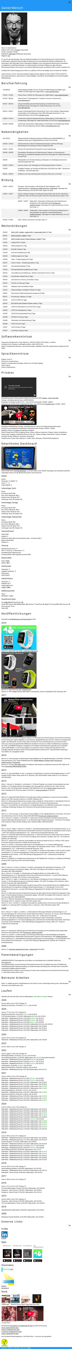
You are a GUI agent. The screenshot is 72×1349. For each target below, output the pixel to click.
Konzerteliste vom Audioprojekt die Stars (21, 1325)
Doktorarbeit (53, 188)
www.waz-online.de (41, 790)
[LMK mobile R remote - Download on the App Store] (17, 1253)
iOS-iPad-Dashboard (20, 470)
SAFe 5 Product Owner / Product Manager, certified (26, 239)
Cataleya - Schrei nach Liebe (50, 398)
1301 (8, 1053)
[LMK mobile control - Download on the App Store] (7, 1253)
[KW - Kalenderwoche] (27, 1260)
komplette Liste (49, 404)
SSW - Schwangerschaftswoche (28, 651)
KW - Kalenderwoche (25, 689)
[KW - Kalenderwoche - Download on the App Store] (19, 670)
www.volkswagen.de (24, 100)
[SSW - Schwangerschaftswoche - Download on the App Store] (19, 637)
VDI (9, 56)
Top (70, 87)
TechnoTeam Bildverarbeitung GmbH (15, 766)
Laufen (17, 430)
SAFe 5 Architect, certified (18, 235)
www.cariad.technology (52, 91)
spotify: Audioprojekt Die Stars (10, 1333)
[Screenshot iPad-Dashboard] (19, 458)
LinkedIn (3, 1238)
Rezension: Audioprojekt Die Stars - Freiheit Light (23, 949)
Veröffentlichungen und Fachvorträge (20, 619)
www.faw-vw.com (44, 115)
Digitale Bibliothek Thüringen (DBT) (44, 760)
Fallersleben (12, 54)
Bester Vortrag (52, 788)
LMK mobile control (19, 764)
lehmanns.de (5, 1288)
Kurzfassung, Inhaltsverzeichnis (40, 188)
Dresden (17, 50)
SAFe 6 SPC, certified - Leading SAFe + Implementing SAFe (28, 232)
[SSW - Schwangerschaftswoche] (37, 1260)
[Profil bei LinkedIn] (4, 1234)
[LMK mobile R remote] (17, 1260)
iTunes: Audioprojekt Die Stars (10, 1328)
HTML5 (29, 1348)
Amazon (3, 1286)
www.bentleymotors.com (53, 126)
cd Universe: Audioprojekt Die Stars (11, 1331)
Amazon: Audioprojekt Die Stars (10, 1329)
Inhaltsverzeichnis (35, 214)
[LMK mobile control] (7, 1260)
